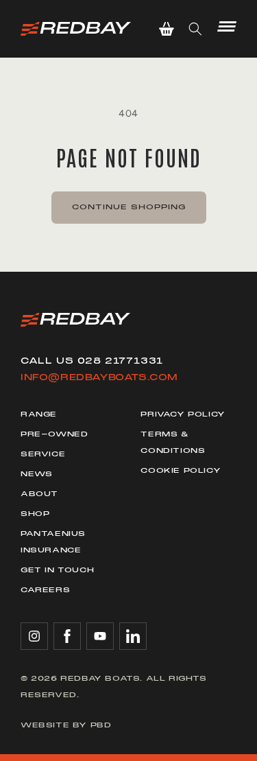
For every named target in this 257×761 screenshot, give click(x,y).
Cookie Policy (180, 470)
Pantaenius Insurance (53, 541)
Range (39, 414)
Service (43, 453)
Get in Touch (57, 569)
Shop (35, 513)
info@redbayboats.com (99, 377)
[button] (166, 29)
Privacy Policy (182, 414)
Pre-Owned (54, 434)
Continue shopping (129, 206)
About (39, 493)
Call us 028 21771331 (92, 360)
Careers (45, 589)
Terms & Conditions (172, 442)
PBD (101, 725)
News (36, 473)
